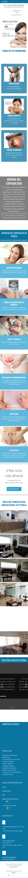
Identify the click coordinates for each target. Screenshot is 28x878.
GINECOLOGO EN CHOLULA (10, 799)
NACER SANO (6, 791)
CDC (3, 795)
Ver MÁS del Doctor (14, 215)
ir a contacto (13, 489)
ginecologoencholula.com (9, 857)
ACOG (4, 787)
